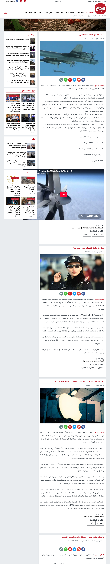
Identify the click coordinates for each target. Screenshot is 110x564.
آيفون (90, 523)
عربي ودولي (48, 12)
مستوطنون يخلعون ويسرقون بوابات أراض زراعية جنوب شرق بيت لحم (18, 61)
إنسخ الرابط (76, 228)
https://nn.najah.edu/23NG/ (93, 361)
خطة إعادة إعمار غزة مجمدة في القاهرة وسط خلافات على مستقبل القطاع (16, 163)
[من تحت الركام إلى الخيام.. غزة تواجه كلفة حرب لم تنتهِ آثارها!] (28, 180)
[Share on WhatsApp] (66, 80)
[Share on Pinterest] (70, 80)
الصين (100, 367)
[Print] (61, 80)
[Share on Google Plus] (79, 80)
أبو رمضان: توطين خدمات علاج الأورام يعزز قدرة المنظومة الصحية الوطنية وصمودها (17, 48)
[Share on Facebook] (83, 80)
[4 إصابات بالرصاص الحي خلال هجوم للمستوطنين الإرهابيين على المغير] (32, 68)
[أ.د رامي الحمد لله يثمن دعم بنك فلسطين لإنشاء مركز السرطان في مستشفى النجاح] (13, 98)
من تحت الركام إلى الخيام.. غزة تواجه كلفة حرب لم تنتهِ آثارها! (29, 189)
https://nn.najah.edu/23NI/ (93, 228)
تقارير (39, 12)
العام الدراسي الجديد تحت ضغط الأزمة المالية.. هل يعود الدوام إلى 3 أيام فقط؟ (28, 211)
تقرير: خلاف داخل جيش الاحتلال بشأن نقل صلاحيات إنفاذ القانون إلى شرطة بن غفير (16, 154)
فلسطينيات (81, 12)
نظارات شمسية (87, 367)
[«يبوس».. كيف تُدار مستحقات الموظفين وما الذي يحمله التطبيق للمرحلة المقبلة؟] (13, 180)
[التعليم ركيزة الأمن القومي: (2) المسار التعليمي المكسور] (32, 75)
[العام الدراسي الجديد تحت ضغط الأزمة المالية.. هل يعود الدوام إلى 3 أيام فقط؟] (28, 201)
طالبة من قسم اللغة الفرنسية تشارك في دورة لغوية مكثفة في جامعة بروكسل (13, 126)
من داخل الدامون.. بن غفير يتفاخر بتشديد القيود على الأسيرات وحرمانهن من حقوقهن (16, 145)
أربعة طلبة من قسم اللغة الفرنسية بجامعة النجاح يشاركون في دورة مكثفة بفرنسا (28, 106)
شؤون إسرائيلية (59, 12)
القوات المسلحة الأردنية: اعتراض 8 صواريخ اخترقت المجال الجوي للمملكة (17, 54)
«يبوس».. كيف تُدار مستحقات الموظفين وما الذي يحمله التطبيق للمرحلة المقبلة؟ (13, 189)
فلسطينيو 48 (70, 12)
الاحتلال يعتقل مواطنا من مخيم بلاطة (17, 39)
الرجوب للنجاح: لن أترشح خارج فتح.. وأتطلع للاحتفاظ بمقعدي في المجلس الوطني (13, 211)
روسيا (86, 234)
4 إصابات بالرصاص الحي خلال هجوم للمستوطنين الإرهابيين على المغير (18, 68)
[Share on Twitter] (74, 80)
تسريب (100, 523)
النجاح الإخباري (100, 8)
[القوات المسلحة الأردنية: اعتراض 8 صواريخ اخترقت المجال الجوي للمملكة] (32, 55)
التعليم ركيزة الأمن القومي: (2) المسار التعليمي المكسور (19, 75)
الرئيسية (104, 16)
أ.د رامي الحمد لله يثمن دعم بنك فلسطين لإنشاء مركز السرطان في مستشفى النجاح (13, 107)
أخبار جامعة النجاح (30, 12)
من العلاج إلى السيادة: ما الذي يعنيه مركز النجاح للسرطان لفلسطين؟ (18, 82)
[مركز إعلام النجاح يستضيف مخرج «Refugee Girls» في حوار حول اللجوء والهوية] (28, 118)
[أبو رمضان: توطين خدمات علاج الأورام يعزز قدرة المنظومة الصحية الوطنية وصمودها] (32, 48)
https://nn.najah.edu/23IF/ (93, 517)
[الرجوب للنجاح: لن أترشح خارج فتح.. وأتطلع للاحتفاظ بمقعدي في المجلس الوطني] (13, 201)
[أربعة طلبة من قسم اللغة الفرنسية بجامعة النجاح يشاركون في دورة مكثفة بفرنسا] (28, 98)
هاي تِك (89, 16)
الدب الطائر (98, 234)
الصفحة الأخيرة (96, 16)
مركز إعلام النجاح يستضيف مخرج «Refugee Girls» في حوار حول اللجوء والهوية (28, 127)
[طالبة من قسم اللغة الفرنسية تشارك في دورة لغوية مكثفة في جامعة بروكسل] (13, 118)
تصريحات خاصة (30, 173)
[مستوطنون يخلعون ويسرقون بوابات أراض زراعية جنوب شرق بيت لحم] (32, 62)
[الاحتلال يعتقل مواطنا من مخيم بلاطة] (32, 41)
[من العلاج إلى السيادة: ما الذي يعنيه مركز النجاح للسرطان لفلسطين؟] (32, 82)
